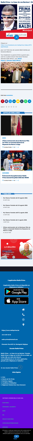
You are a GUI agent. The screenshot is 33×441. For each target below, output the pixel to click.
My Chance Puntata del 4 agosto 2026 (15, 220)
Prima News (7, 194)
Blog (4, 138)
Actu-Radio (5, 12)
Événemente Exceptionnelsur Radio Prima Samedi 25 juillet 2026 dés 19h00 (15, 177)
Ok (16, 436)
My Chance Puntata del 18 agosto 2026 (15, 205)
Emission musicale (7, 251)
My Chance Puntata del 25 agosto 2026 (15, 198)
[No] (15, 439)
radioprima (9, 95)
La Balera (5, 254)
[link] (14, 60)
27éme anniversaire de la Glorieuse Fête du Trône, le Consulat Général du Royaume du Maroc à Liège (15, 143)
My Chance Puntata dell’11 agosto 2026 (15, 212)
